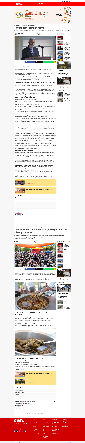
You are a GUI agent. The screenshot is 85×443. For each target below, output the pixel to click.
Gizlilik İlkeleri (64, 422)
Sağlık (34, 425)
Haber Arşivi (64, 425)
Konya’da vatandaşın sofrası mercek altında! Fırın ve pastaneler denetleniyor (67, 94)
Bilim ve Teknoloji (46, 430)
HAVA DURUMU (34, 1)
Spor (43, 429)
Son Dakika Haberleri (66, 427)
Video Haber (45, 425)
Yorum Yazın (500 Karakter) (19, 201)
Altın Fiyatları (54, 426)
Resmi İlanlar (64, 419)
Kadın (44, 432)
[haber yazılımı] (69, 442)
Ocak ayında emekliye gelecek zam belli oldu (67, 43)
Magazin (44, 437)
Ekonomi (34, 423)
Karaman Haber (36, 433)
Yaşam (44, 433)
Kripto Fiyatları (55, 427)
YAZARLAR (16, 1)
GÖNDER (54, 210)
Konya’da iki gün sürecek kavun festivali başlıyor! (67, 58)
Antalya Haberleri (46, 426)
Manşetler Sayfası (55, 422)
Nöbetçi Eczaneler (55, 430)
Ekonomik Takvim (55, 429)
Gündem (34, 419)
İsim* (15, 197)
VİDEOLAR (21, 1)
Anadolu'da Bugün (18, 25)
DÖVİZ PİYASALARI (27, 1)
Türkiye (34, 426)
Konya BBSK (35, 422)
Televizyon (45, 434)
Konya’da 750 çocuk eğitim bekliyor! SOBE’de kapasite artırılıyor (67, 99)
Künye (63, 421)
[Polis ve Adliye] (64, 65)
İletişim (63, 423)
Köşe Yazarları (55, 419)
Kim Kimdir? (35, 429)
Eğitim (34, 427)
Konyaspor (35, 421)
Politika (44, 419)
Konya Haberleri (24, 227)
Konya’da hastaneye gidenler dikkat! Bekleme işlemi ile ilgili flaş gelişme (67, 38)
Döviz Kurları (54, 425)
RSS (15, 442)
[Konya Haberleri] (64, 80)
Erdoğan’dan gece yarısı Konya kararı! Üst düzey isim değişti (67, 48)
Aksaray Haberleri (36, 432)
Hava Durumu (55, 432)
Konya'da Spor (45, 436)
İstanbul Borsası (55, 423)
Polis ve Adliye (45, 422)
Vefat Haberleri (24, 25)
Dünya (44, 421)
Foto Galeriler (54, 421)
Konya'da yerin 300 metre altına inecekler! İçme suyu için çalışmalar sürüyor (67, 53)
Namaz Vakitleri (55, 433)
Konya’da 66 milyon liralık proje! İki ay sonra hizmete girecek (67, 307)
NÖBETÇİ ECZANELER (41, 1)
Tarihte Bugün (35, 430)
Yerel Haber (45, 423)
